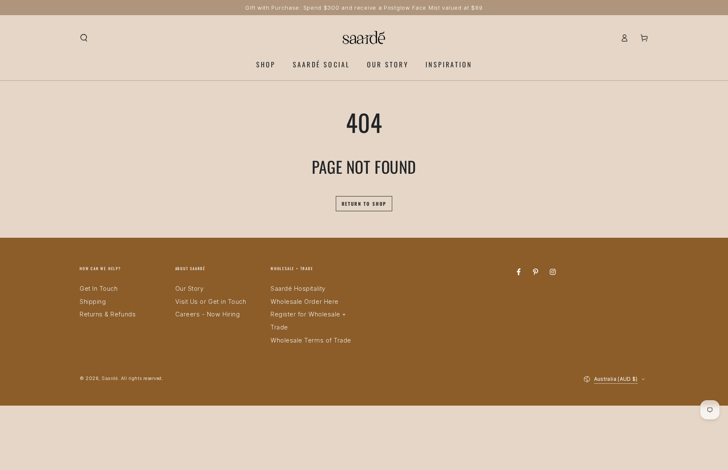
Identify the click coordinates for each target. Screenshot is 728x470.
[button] (84, 37)
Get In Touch (99, 288)
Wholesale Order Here (304, 301)
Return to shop (364, 203)
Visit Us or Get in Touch (210, 301)
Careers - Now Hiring (207, 314)
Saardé (110, 378)
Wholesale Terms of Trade (310, 340)
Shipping (93, 301)
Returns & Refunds (108, 314)
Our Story (189, 288)
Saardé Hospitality (298, 288)
